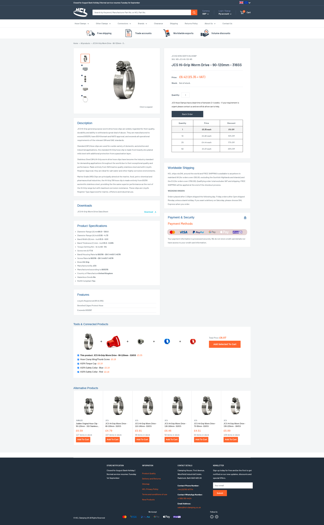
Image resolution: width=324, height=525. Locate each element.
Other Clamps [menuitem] (102, 23)
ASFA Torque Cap (88, 364)
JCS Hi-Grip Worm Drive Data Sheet (92, 211)
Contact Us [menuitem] (227, 23)
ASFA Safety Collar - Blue (91, 368)
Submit (220, 493)
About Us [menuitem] (209, 23)
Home (75, 43)
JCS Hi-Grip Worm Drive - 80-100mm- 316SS (116, 424)
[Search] (194, 12)
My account (224, 13)
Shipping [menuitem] (174, 23)
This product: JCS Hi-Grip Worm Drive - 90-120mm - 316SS (108, 355)
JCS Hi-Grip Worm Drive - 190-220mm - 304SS (234, 424)
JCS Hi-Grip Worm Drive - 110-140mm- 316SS (146, 424)
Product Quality (149, 473)
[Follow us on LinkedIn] (216, 517)
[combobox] (142, 12)
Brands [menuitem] (141, 23)
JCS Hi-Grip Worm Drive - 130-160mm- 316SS (175, 424)
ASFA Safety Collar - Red (91, 372)
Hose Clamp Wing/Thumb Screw (95, 359)
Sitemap (145, 484)
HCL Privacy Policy (150, 489)
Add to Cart (83, 439)
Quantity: (176, 95)
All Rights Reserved (97, 518)
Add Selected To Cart (224, 344)
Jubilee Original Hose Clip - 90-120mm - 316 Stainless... (87, 424)
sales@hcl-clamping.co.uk (189, 507)
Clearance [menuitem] (158, 23)
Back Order (187, 114)
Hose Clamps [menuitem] (80, 23)
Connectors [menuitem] (123, 23)
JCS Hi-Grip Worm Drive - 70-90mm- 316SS (205, 424)
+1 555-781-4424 (184, 498)
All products (85, 43)
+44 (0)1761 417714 (185, 489)
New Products (148, 499)
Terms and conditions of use (154, 494)
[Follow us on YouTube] (212, 517)
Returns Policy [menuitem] (191, 23)
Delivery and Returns (151, 478)
